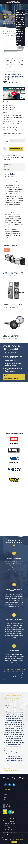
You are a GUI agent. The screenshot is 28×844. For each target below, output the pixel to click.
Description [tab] (7, 164)
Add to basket (15, 149)
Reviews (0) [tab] (7, 167)
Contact (6, 800)
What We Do (7, 792)
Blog (5, 797)
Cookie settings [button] (20, 839)
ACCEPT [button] (14, 841)
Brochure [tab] (7, 169)
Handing (6, 141)
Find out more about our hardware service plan (11, 377)
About (5, 794)
